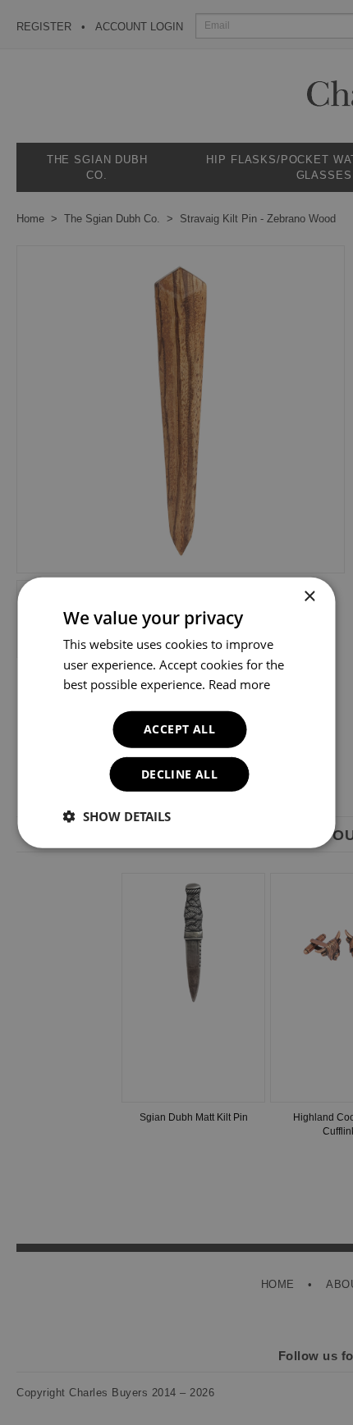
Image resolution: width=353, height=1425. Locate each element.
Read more (239, 684)
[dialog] (176, 712)
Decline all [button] (179, 774)
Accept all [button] (179, 729)
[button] (117, 816)
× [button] (309, 596)
